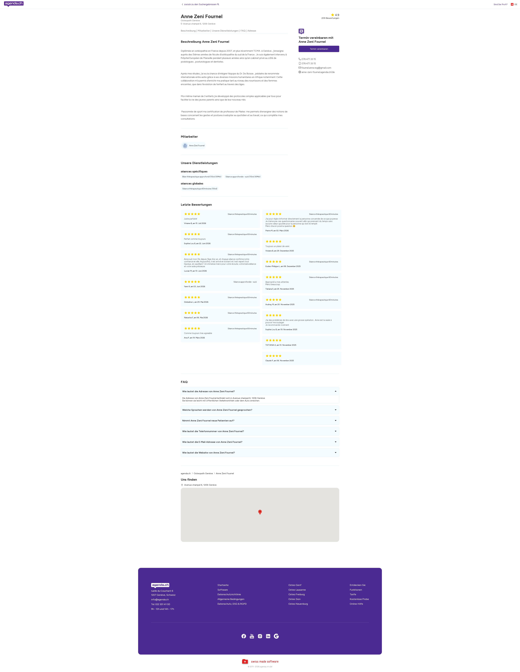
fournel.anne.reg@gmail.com (316, 67)
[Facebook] (243, 636)
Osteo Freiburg (296, 594)
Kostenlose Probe (359, 599)
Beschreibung (188, 30)
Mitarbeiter (204, 30)
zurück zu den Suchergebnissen (200, 4)
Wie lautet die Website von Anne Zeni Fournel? (208, 452)
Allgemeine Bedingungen (230, 599)
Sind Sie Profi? (501, 4)
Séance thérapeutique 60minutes (199, 189)
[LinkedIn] (268, 636)
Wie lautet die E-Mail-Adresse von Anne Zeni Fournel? (212, 441)
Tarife (353, 594)
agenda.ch (186, 473)
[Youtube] (252, 636)
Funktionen (356, 589)
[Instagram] (260, 636)
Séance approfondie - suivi (243, 177)
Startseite (223, 585)
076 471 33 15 (309, 59)
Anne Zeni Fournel (196, 145)
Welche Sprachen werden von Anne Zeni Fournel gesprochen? (217, 409)
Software (222, 589)
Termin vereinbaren (319, 49)
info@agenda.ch (160, 599)
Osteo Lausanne (297, 589)
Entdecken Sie (357, 585)
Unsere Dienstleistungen (225, 30)
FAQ (242, 30)
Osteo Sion (294, 599)
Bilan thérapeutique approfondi (201, 177)
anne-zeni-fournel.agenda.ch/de (318, 72)
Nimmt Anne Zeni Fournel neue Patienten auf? (208, 420)
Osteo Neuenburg (298, 603)
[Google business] (276, 636)
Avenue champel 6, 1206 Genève (199, 23)
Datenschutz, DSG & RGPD (232, 603)
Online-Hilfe (356, 603)
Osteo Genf (294, 585)
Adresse (251, 30)
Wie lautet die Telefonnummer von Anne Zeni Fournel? (213, 431)
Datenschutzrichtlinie (229, 594)
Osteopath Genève (190, 20)
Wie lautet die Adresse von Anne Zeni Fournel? (208, 391)
